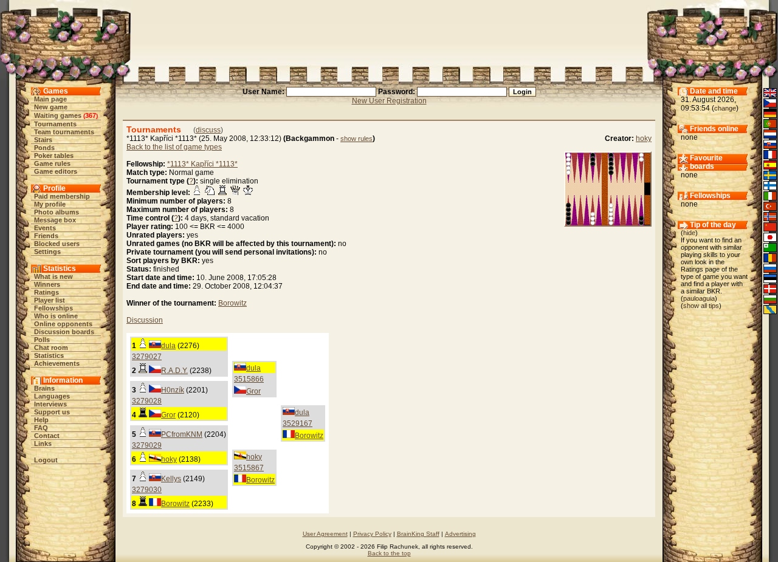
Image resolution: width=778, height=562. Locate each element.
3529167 (297, 423)
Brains (44, 388)
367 (90, 115)
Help (41, 419)
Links (43, 443)
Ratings (46, 292)
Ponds (44, 147)
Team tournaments (64, 131)
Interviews (50, 404)
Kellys (171, 479)
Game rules (52, 163)
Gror (253, 391)
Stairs (43, 139)
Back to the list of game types (174, 147)
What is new (53, 276)
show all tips (701, 305)
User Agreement (325, 533)
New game (50, 107)
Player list (49, 300)
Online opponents (63, 323)
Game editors (55, 171)
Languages (52, 396)
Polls (42, 339)
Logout (46, 460)
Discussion (144, 320)
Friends (46, 235)
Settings (47, 251)
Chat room (51, 347)
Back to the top (389, 553)
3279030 (147, 489)
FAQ (41, 427)
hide (689, 232)
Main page (50, 99)
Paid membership (62, 196)
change (725, 108)
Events (45, 227)
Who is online (56, 316)
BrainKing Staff (418, 533)
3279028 (147, 401)
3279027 (147, 356)
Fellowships (53, 308)
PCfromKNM (181, 434)
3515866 (249, 379)
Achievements (57, 363)
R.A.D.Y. (174, 370)
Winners (47, 284)
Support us (52, 412)
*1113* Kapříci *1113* (202, 164)
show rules (356, 138)
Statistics (49, 355)
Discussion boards (64, 331)
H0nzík (172, 390)
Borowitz (232, 303)
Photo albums (56, 212)
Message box (55, 220)
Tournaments (55, 124)
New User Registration (389, 101)
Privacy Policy (372, 533)
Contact (47, 435)
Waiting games (57, 115)
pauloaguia (699, 298)
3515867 (249, 468)
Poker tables (54, 155)
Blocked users (57, 243)
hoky (644, 138)
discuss (208, 130)
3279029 (147, 445)
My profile (50, 204)
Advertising (460, 533)
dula (168, 345)
